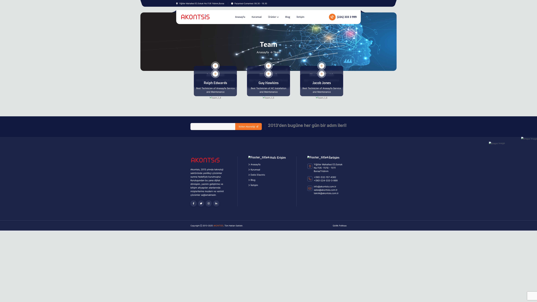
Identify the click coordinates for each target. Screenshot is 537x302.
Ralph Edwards (215, 83)
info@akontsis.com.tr (325, 186)
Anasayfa (240, 17)
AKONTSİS (218, 225)
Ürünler (272, 17)
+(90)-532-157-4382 (325, 177)
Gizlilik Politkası (340, 225)
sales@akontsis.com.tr (325, 189)
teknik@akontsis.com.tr (326, 193)
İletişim (300, 17)
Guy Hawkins (269, 83)
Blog (287, 17)
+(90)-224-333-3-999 (326, 180)
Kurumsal (257, 17)
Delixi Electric (258, 174)
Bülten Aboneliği (247, 126)
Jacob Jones (321, 83)
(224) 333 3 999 (346, 17)
